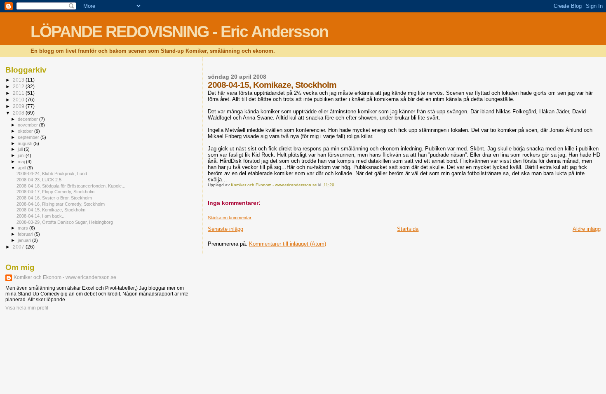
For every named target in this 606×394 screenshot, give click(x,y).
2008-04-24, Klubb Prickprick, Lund (51, 173)
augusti (25, 143)
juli (21, 149)
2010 (19, 99)
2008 (19, 112)
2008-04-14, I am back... (41, 215)
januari (25, 240)
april (22, 167)
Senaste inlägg (225, 229)
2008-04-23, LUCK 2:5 (38, 179)
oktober (26, 131)
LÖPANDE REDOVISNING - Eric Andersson (179, 31)
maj (22, 161)
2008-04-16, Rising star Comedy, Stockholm (60, 204)
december (28, 119)
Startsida (407, 229)
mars (23, 227)
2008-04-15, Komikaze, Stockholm (50, 209)
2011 (19, 93)
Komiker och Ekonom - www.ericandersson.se (65, 277)
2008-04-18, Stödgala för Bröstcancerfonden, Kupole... (70, 185)
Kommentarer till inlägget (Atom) (287, 244)
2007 (19, 246)
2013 (19, 79)
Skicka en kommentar (229, 217)
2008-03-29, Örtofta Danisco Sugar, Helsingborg (64, 222)
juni (22, 155)
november (28, 124)
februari (26, 234)
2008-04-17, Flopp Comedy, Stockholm (55, 191)
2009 (19, 106)
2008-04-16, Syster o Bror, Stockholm (54, 197)
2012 (19, 86)
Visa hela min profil (26, 308)
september (29, 137)
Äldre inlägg (587, 229)
